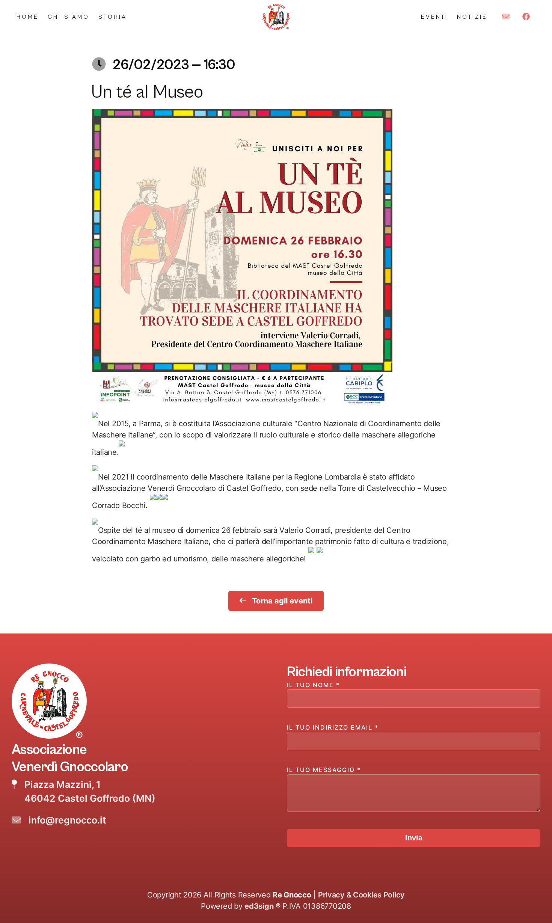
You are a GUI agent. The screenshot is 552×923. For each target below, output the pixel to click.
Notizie (472, 17)
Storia (112, 17)
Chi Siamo (68, 17)
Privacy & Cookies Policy (361, 894)
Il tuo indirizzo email (333, 727)
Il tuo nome (313, 685)
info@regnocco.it (67, 820)
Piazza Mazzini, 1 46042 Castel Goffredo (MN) (89, 791)
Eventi (434, 17)
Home (28, 17)
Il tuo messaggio (324, 770)
